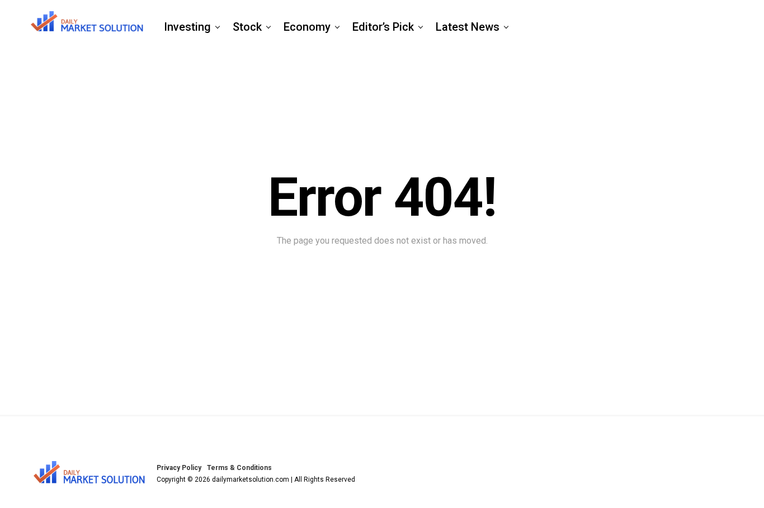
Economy (307, 27)
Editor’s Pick (383, 27)
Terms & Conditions (239, 468)
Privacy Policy (179, 468)
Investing (187, 27)
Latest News (467, 27)
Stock (247, 27)
